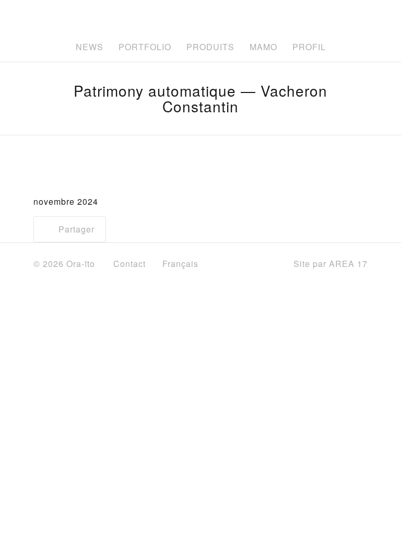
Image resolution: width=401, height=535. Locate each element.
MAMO (263, 47)
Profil (309, 47)
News (89, 47)
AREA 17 (348, 264)
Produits (210, 47)
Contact (129, 264)
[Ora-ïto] (195, 17)
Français (181, 264)
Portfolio (145, 47)
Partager (75, 229)
